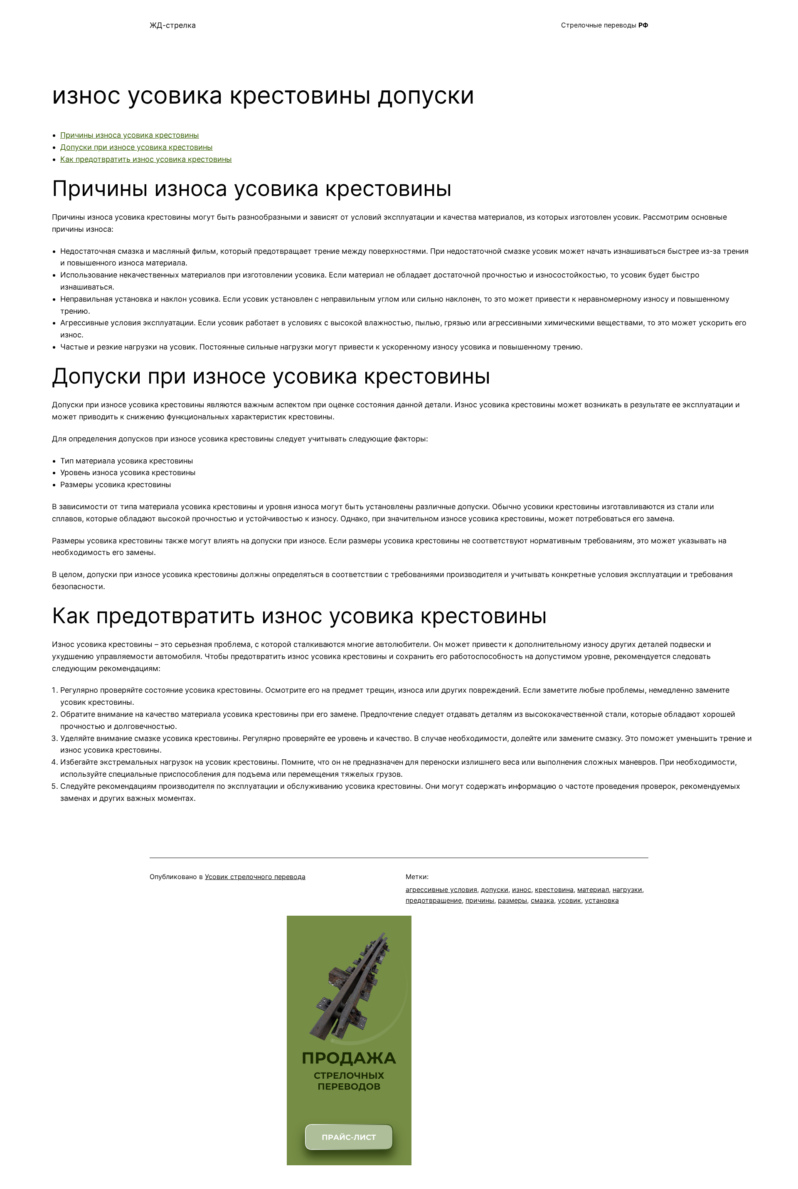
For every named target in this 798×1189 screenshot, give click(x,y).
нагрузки (627, 889)
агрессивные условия (441, 889)
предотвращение (434, 900)
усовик (569, 900)
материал (593, 889)
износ (521, 889)
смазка (542, 900)
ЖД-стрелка (173, 25)
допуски (494, 889)
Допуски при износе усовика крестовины (136, 147)
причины (480, 900)
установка (602, 900)
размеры (512, 900)
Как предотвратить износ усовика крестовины (146, 159)
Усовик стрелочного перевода (255, 876)
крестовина (554, 889)
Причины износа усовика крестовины (129, 135)
